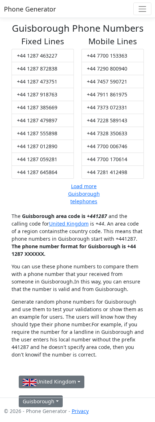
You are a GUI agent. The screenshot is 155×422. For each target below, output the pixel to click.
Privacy (80, 411)
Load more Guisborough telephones (84, 194)
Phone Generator (30, 9)
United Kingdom (69, 223)
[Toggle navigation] (142, 9)
